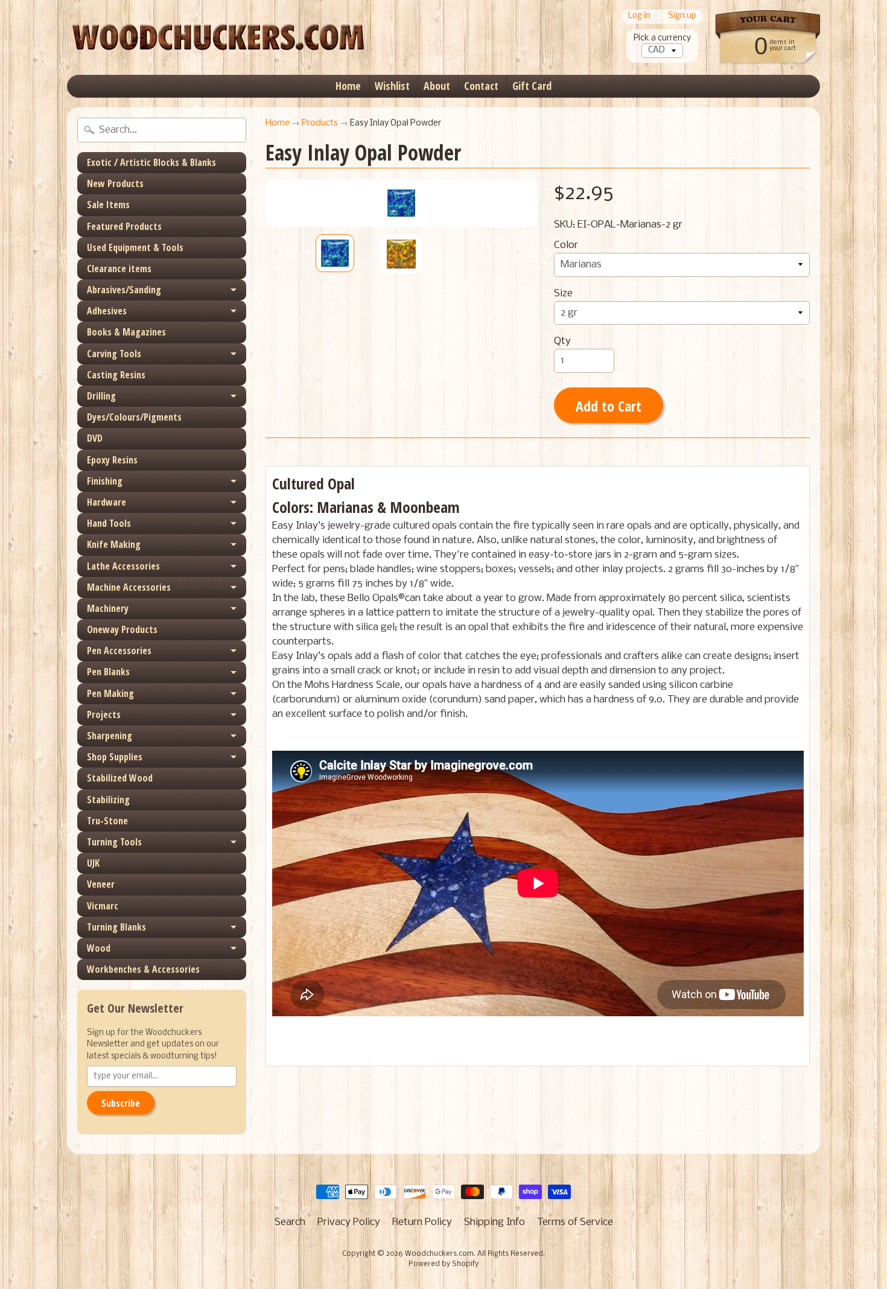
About (437, 85)
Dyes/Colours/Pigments (134, 417)
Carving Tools (114, 353)
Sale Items (108, 204)
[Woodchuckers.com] (218, 37)
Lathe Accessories (123, 566)
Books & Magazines (126, 332)
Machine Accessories (129, 587)
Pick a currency (662, 38)
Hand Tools (109, 523)
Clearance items (119, 268)
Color (566, 245)
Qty (562, 341)
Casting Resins (116, 374)
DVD (95, 438)
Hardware (106, 502)
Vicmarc (102, 905)
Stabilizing (108, 799)
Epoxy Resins (112, 459)
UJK (93, 863)
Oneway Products (122, 629)
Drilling (101, 396)
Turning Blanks (116, 927)
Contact (481, 85)
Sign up (682, 17)
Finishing (104, 481)
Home (348, 85)
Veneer (101, 884)
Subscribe (120, 1103)
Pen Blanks (108, 671)
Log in (639, 17)
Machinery (108, 608)
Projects (104, 714)
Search (290, 1222)
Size (563, 293)
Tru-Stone (107, 820)
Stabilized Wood (120, 778)
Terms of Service (575, 1222)
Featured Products (124, 226)
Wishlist (392, 85)
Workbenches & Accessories (143, 969)
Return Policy (422, 1222)
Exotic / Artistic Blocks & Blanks (151, 162)
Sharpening (109, 735)
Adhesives (107, 310)
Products (320, 123)
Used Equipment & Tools (135, 247)
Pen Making (110, 693)
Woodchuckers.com (439, 1254)
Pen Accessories (119, 650)
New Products (115, 183)
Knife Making (114, 544)
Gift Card (532, 85)
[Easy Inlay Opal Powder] (335, 253)
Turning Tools (114, 841)
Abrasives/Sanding (124, 289)
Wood (98, 948)
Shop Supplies (114, 756)
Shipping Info (494, 1222)
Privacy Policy (348, 1222)
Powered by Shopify (443, 1264)
